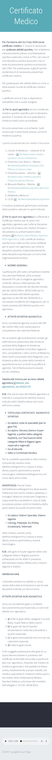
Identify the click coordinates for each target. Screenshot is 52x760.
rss (4, 720)
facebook (12, 713)
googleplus (29, 713)
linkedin (20, 713)
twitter (4, 713)
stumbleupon (37, 713)
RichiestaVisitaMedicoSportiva (33, 199)
